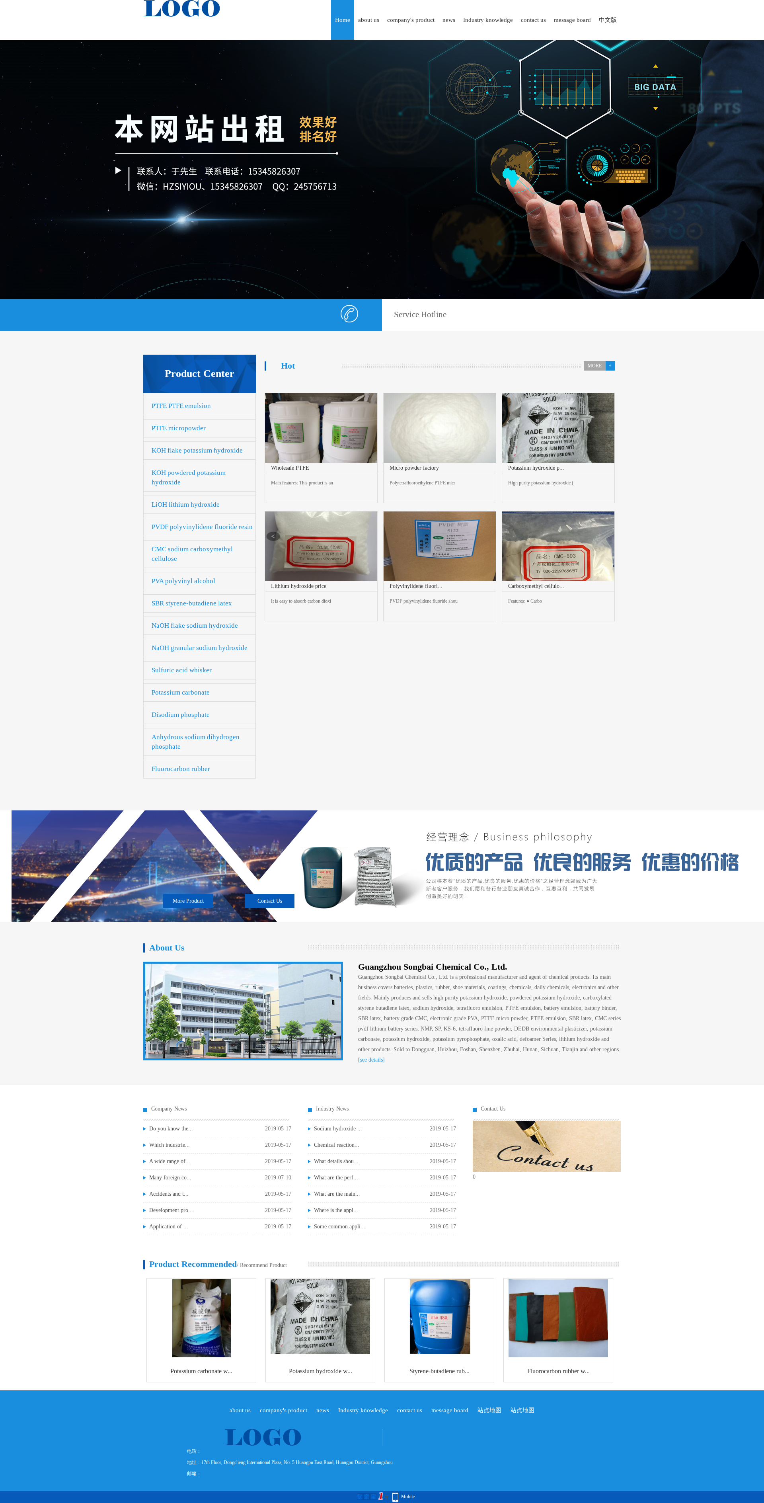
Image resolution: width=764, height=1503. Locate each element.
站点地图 (489, 1410)
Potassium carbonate (181, 692)
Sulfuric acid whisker (182, 670)
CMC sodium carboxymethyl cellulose (192, 553)
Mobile (408, 1496)
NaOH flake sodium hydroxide (195, 625)
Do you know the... (171, 1129)
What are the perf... (336, 1178)
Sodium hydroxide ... (338, 1129)
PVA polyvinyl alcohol (183, 581)
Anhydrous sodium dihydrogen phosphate (196, 741)
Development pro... (171, 1210)
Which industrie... (169, 1145)
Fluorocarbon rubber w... (558, 1371)
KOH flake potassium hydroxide (197, 450)
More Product (188, 901)
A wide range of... (169, 1161)
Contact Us (269, 901)
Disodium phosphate (181, 714)
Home (342, 20)
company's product (411, 20)
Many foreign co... (170, 1178)
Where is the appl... (336, 1210)
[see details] (371, 1060)
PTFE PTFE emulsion (181, 406)
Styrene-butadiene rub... (439, 1371)
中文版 (608, 20)
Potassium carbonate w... (201, 1371)
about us (368, 20)
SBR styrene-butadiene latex (192, 603)
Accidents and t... (169, 1194)
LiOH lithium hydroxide (186, 504)
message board (572, 20)
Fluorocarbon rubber (181, 769)
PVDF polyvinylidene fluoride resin (202, 527)
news (448, 20)
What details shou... (336, 1161)
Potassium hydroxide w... (320, 1371)
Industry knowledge (488, 20)
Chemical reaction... (336, 1145)
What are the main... (337, 1194)
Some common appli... (339, 1227)
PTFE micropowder (179, 428)
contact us (533, 20)
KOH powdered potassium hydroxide (189, 477)
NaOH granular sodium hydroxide (200, 648)
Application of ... (168, 1227)
